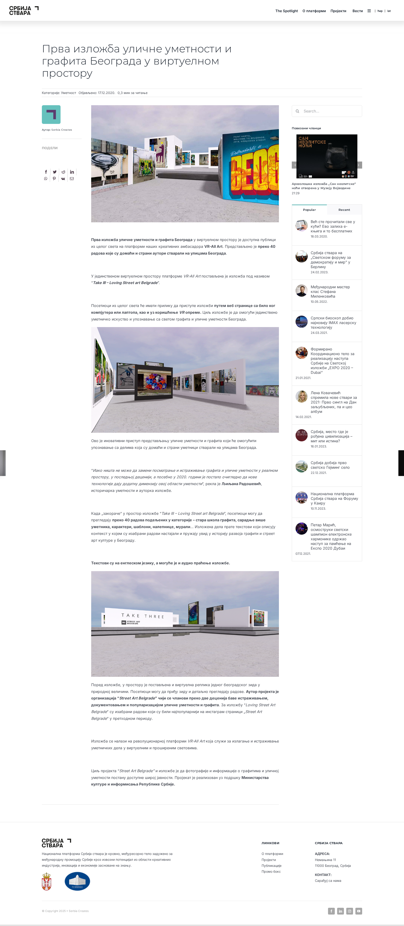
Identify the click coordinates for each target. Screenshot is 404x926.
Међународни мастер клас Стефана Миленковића (330, 292)
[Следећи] (358, 165)
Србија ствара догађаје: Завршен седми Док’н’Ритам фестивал (325, 186)
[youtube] (358, 911)
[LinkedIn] (72, 172)
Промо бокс (271, 871)
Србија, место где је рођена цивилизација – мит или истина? (331, 436)
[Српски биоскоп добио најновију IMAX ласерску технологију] (302, 319)
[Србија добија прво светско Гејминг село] (302, 463)
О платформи (272, 854)
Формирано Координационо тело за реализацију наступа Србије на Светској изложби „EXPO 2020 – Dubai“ (332, 361)
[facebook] (331, 911)
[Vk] (63, 178)
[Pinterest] (54, 178)
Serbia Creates (61, 129)
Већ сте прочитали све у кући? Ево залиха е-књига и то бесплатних (333, 226)
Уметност (68, 93)
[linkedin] (340, 911)
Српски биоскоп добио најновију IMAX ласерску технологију (333, 323)
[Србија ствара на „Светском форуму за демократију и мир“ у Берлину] (302, 253)
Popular (309, 210)
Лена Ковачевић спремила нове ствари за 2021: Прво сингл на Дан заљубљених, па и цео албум (334, 402)
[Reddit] (63, 172)
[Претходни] (295, 165)
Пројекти (269, 860)
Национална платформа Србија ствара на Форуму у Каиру (334, 498)
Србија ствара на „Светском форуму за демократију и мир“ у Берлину (331, 259)
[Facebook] (46, 172)
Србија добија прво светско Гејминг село (330, 465)
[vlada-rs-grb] (46, 874)
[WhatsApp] (46, 178)
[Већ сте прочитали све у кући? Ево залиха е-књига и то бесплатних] (302, 222)
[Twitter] (54, 172)
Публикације (271, 866)
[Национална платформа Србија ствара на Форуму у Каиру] (302, 494)
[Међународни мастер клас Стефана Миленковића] (302, 287)
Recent (344, 210)
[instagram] (349, 911)
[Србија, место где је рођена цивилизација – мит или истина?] (302, 432)
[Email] (72, 178)
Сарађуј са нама (328, 881)
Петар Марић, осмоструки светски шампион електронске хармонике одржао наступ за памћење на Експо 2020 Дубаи (331, 536)
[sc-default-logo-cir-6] (24, 8)
